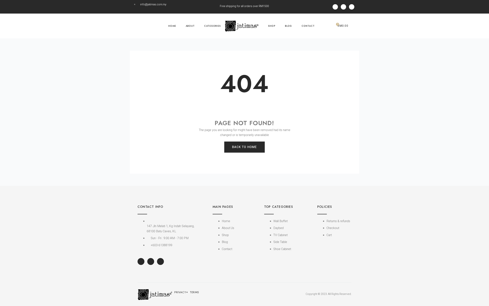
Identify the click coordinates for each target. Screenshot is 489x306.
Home (172, 26)
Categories (212, 26)
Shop (271, 26)
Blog (288, 26)
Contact (308, 26)
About (190, 26)
